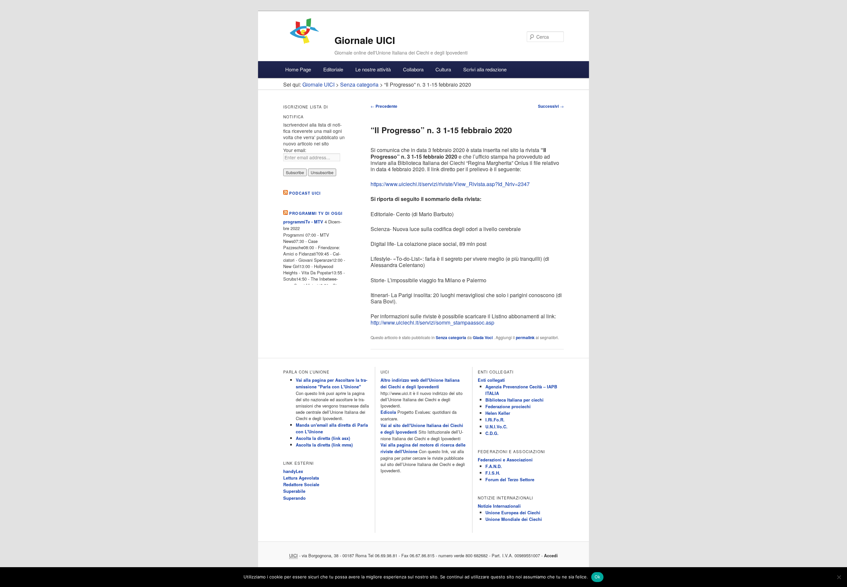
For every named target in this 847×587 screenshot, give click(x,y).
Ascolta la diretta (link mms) (324, 445)
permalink (525, 337)
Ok (598, 576)
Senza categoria (451, 337)
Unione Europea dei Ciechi (512, 513)
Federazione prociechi (508, 407)
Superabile (294, 491)
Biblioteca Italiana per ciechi (514, 400)
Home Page (298, 69)
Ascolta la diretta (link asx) (323, 438)
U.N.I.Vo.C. (496, 427)
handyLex (293, 471)
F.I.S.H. (492, 473)
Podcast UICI (305, 193)
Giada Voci (483, 337)
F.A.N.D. (493, 466)
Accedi (551, 556)
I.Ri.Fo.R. (495, 420)
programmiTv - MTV (303, 222)
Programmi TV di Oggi (315, 213)
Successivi (551, 106)
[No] (838, 577)
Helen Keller (497, 413)
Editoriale (333, 69)
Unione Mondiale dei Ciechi (513, 519)
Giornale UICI (364, 40)
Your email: (294, 150)
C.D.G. (492, 433)
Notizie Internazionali (499, 506)
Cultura (443, 69)
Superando (294, 498)
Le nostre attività (373, 69)
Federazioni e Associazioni (505, 460)
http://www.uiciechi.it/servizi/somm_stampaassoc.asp (432, 322)
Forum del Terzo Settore (509, 480)
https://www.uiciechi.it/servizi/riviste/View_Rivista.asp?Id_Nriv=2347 (450, 184)
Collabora (413, 69)
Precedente (384, 106)
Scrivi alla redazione (485, 69)
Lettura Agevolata (301, 478)
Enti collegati (491, 380)
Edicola (388, 412)
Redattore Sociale (301, 485)
